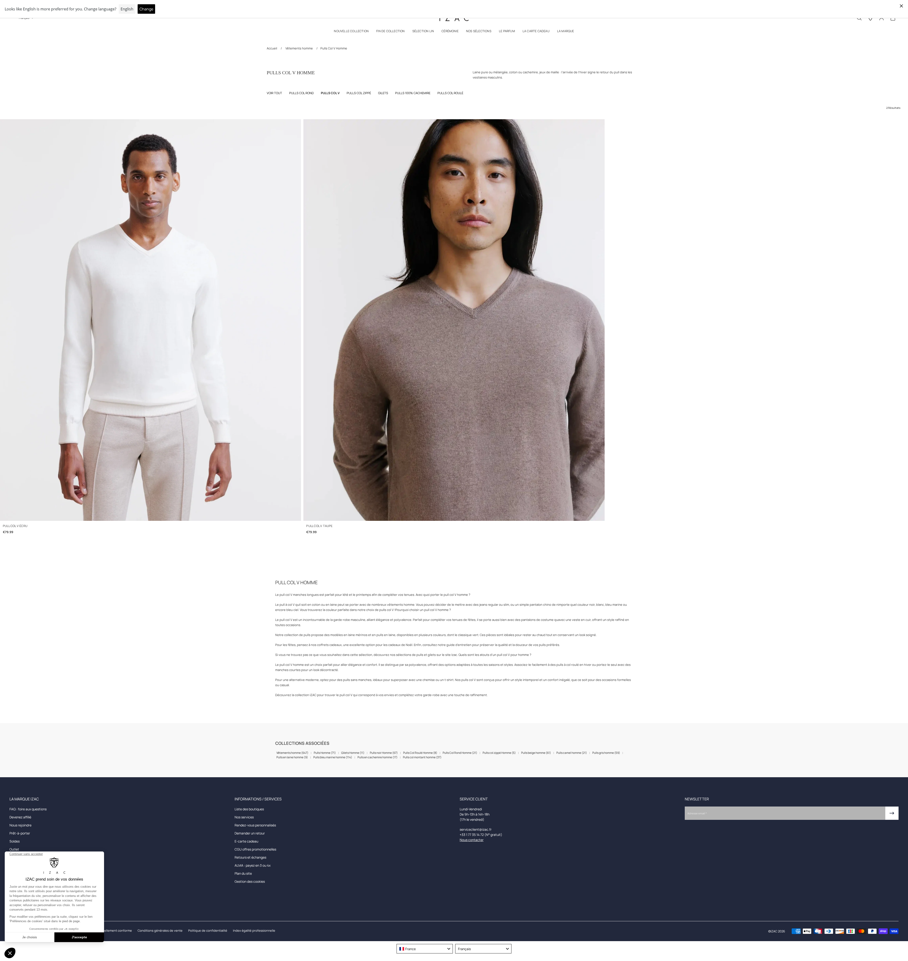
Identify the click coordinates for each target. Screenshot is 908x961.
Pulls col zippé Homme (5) (499, 753)
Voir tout (274, 93)
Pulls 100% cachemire (412, 93)
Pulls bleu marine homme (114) (332, 757)
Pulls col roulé (450, 93)
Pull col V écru (15, 526)
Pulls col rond (301, 93)
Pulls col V (330, 93)
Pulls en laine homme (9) (292, 757)
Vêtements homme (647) (292, 753)
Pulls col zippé (359, 93)
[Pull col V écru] (150, 320)
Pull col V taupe (319, 526)
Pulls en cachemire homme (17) (377, 757)
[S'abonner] (892, 813)
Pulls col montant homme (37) (422, 757)
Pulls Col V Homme (333, 48)
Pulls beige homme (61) (536, 753)
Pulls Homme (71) (325, 753)
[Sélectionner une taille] (150, 512)
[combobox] (425, 948)
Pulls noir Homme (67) (384, 753)
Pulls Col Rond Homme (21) (460, 753)
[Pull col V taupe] (453, 320)
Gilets (383, 93)
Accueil (272, 48)
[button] (351, 32)
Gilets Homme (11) (352, 753)
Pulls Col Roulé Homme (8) (420, 753)
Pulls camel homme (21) (571, 753)
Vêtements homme (299, 48)
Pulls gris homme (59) (606, 753)
